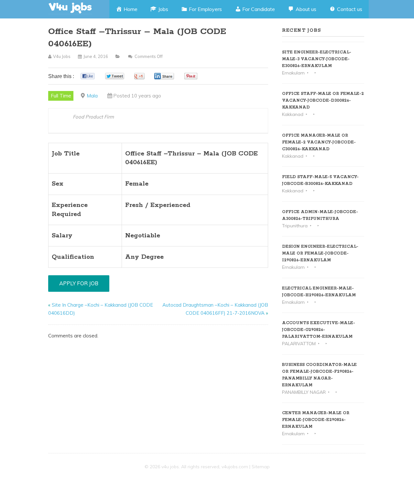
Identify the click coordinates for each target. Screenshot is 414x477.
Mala (92, 96)
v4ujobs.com (235, 467)
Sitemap (261, 467)
